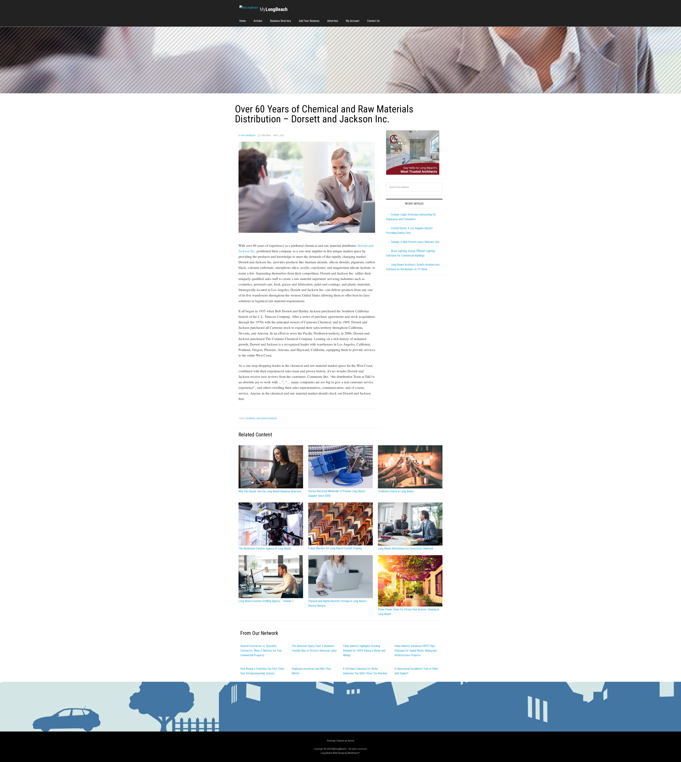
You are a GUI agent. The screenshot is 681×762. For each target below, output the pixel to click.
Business (250, 418)
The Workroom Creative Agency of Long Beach (265, 548)
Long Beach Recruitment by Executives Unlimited (405, 548)
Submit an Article (345, 740)
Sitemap (331, 740)
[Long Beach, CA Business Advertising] (248, 7)
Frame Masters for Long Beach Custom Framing (335, 548)
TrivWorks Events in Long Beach (396, 491)
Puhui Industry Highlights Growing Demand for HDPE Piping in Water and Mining (364, 650)
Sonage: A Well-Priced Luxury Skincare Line (415, 242)
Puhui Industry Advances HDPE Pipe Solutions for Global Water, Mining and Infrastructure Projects (415, 650)
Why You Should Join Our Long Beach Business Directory (270, 491)
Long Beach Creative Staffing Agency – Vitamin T (266, 601)
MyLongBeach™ (339, 748)
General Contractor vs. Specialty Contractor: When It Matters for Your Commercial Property (261, 650)
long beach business (266, 418)
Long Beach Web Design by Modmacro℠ (340, 753)
